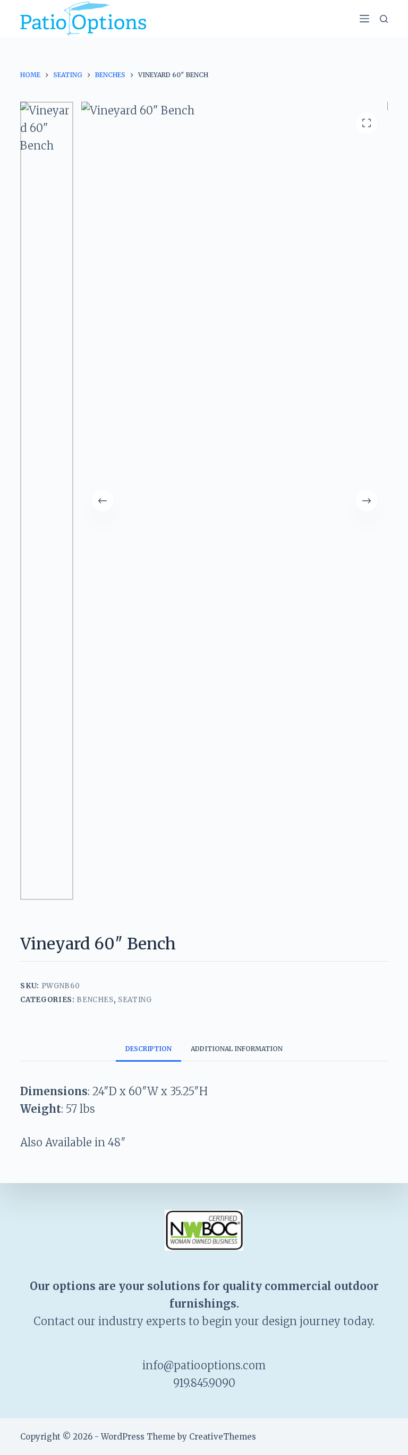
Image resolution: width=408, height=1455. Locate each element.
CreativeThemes (222, 1437)
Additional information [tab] (237, 1049)
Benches (95, 999)
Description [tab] (148, 1049)
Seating (135, 999)
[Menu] (364, 18)
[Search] (384, 19)
